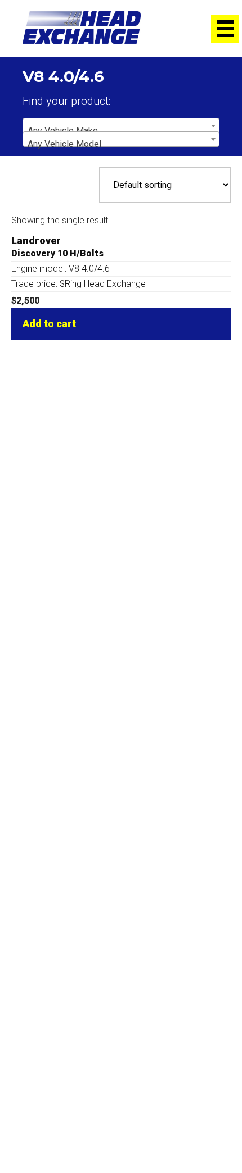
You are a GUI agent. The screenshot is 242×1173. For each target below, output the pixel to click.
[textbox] (121, 130)
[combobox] (121, 126)
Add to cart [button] (49, 323)
